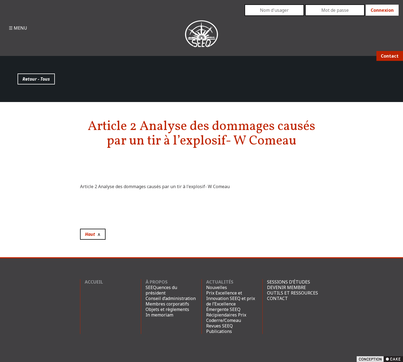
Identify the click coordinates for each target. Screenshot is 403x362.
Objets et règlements (167, 309)
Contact (390, 56)
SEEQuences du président (161, 290)
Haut (93, 234)
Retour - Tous (36, 79)
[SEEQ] (201, 38)
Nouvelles (216, 287)
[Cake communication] (380, 359)
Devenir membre (286, 287)
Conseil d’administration (171, 298)
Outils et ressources (292, 293)
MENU (20, 28)
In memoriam (159, 315)
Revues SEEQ (219, 326)
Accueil (94, 282)
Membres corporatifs (167, 304)
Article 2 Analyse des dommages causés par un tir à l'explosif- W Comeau (155, 186)
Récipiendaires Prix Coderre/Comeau (226, 317)
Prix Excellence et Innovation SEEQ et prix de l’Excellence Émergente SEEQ (230, 301)
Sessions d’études (288, 282)
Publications (219, 331)
